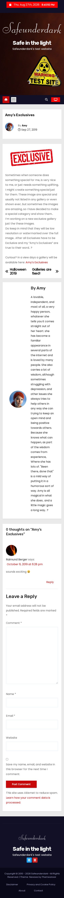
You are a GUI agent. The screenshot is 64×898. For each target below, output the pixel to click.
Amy (24, 125)
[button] (47, 99)
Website (11, 738)
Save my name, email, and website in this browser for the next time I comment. (30, 769)
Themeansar (49, 877)
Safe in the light (32, 43)
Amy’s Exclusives (37, 262)
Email (10, 716)
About (22, 890)
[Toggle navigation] (13, 100)
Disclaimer (12, 884)
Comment (14, 623)
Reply (50, 582)
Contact (38, 890)
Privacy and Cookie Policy (41, 884)
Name (11, 694)
